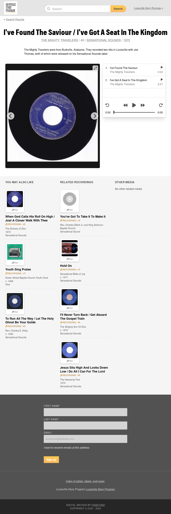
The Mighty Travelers (59, 40)
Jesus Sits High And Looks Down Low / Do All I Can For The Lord (84, 369)
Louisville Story (147, 8)
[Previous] (10, 116)
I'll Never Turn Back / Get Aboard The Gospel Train (83, 316)
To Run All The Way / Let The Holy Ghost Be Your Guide (29, 320)
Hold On (66, 265)
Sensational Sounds (104, 40)
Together (98, 505)
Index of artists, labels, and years (85, 481)
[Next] (94, 116)
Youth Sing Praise (18, 269)
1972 (126, 40)
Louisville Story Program (100, 489)
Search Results (15, 19)
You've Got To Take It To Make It (83, 216)
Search (118, 9)
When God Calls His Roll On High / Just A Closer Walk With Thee (30, 218)
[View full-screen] (95, 68)
